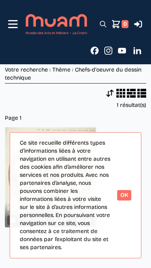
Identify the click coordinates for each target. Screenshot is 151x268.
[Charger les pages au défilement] (110, 93)
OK (124, 195)
